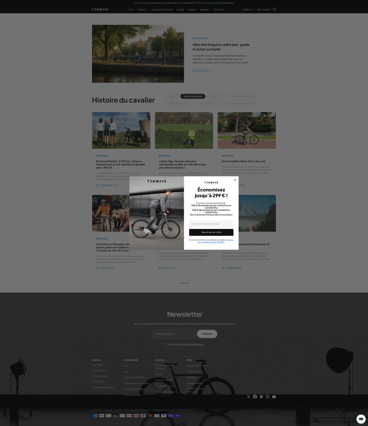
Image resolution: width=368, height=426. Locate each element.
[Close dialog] (234, 179)
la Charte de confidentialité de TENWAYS (215, 241)
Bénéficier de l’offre (211, 232)
